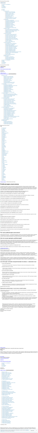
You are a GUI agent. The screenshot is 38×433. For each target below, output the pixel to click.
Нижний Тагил (4, 153)
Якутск (3, 179)
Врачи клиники (2, 347)
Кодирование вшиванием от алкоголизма (10, 85)
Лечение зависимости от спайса (11, 47)
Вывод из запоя (4, 75)
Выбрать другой (3, 2)
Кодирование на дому (9, 23)
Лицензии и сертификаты (6, 4)
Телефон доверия (7, 104)
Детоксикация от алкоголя (10, 14)
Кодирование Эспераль (9, 26)
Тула (3, 172)
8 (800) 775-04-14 (3, 370)
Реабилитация (6, 55)
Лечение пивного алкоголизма (11, 37)
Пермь (3, 159)
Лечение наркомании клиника (11, 49)
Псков (3, 161)
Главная (3, 9)
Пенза (3, 158)
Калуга (3, 142)
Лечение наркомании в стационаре (11, 48)
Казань (3, 141)
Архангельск (4, 127)
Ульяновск (4, 174)
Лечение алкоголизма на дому (10, 36)
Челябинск (4, 177)
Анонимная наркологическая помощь (12, 29)
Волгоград (4, 135)
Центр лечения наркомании (10, 54)
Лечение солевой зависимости (11, 50)
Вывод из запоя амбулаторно (10, 11)
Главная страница (3, 181)
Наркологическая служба (10, 31)
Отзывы (3, 61)
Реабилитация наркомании (10, 59)
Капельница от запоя (9, 15)
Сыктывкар (4, 169)
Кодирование (6, 19)
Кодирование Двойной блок (10, 21)
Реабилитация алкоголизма (10, 57)
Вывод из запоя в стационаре (10, 12)
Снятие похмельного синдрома (11, 18)
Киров (3, 144)
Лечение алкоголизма (7, 33)
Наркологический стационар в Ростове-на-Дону (13, 51)
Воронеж (3, 136)
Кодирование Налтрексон (10, 24)
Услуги (3, 10)
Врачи (3, 5)
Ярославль (4, 180)
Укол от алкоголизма (7, 105)
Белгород (3, 130)
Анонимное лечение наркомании (11, 43)
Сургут (3, 168)
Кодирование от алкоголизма (8, 89)
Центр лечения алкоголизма (10, 41)
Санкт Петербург (5, 164)
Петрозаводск (4, 160)
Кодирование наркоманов (8, 109)
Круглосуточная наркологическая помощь (10, 94)
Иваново (3, 137)
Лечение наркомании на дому (8, 114)
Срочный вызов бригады (4, 73)
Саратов (3, 166)
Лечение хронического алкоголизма (11, 38)
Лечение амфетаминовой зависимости (12, 45)
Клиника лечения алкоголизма (9, 99)
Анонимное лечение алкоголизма (11, 34)
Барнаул (3, 129)
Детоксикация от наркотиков (10, 44)
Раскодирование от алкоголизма (11, 27)
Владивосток (4, 133)
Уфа (3, 175)
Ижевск (3, 138)
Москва (3, 149)
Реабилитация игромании (10, 58)
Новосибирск (4, 155)
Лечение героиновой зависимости (11, 46)
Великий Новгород (5, 132)
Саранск (3, 165)
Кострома (3, 145)
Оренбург (3, 157)
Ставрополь (4, 167)
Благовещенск (4, 131)
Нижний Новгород (5, 152)
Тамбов (3, 171)
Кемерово (3, 143)
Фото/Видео (4, 62)
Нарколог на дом (6, 28)
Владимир (3, 134)
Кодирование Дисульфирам (10, 22)
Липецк (3, 148)
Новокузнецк (4, 154)
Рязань (3, 162)
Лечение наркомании (7, 42)
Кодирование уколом (7, 90)
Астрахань (4, 128)
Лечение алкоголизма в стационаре (9, 100)
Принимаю (32, 430)
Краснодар (4, 146)
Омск (3, 156)
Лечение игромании (5, 119)
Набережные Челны (5, 151)
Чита (3, 178)
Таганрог (3, 170)
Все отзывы (2, 356)
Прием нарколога (8, 32)
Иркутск (3, 139)
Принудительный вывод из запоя (11, 17)
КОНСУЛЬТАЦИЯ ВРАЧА (9, 370)
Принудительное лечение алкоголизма (12, 39)
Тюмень (3, 173)
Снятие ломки (8, 53)
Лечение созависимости (10, 56)
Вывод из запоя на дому (10, 13)
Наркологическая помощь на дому (9, 95)
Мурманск (4, 150)
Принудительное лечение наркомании (12, 52)
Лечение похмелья (9, 16)
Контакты (3, 7)
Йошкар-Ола (4, 140)
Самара (3, 163)
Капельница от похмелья (8, 80)
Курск (3, 147)
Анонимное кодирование (10, 20)
